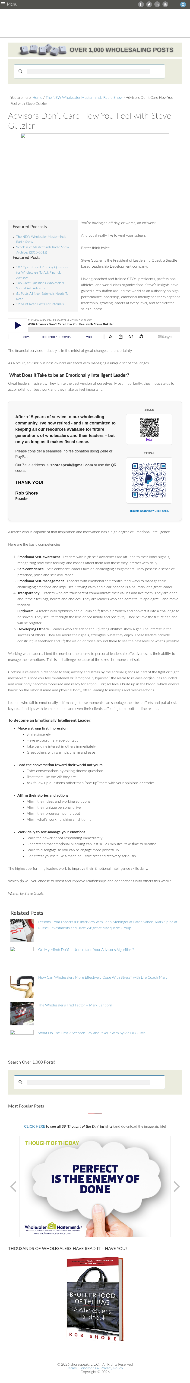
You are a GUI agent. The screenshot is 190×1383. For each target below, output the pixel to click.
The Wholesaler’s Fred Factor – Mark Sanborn (75, 1005)
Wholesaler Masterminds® (95, 23)
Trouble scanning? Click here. (149, 511)
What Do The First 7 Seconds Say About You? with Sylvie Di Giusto (92, 1033)
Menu (12, 4)
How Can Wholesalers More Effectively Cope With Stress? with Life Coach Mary (103, 977)
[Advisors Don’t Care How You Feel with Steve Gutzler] (95, 173)
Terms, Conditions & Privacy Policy (95, 1368)
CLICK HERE (34, 1126)
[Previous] (13, 1186)
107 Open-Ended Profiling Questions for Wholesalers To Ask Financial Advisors (42, 273)
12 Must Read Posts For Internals (40, 304)
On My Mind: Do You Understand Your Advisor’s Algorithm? (86, 950)
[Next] (176, 1186)
